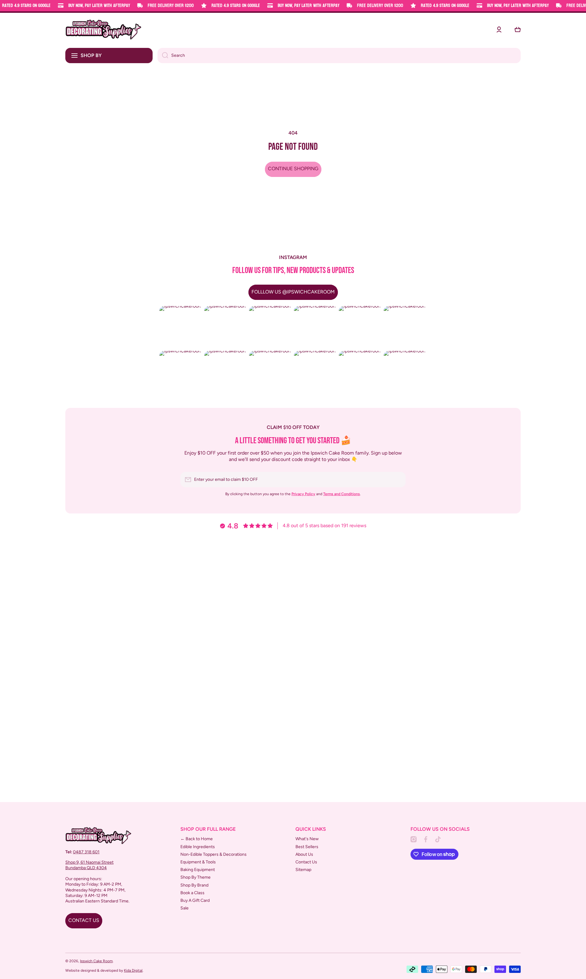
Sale (184, 908)
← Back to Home (196, 838)
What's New (307, 838)
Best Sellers (306, 846)
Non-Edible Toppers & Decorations (213, 854)
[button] (518, 30)
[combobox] (339, 55)
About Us (304, 854)
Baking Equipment (197, 869)
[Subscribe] (398, 479)
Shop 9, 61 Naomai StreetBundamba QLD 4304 (89, 865)
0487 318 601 (86, 852)
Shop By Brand (194, 885)
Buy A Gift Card (195, 900)
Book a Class (192, 892)
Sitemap (303, 869)
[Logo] (103, 29)
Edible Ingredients (197, 846)
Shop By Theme (195, 877)
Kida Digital (133, 970)
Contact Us (306, 862)
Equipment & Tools (198, 862)
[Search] (162, 55)
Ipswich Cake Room (96, 961)
